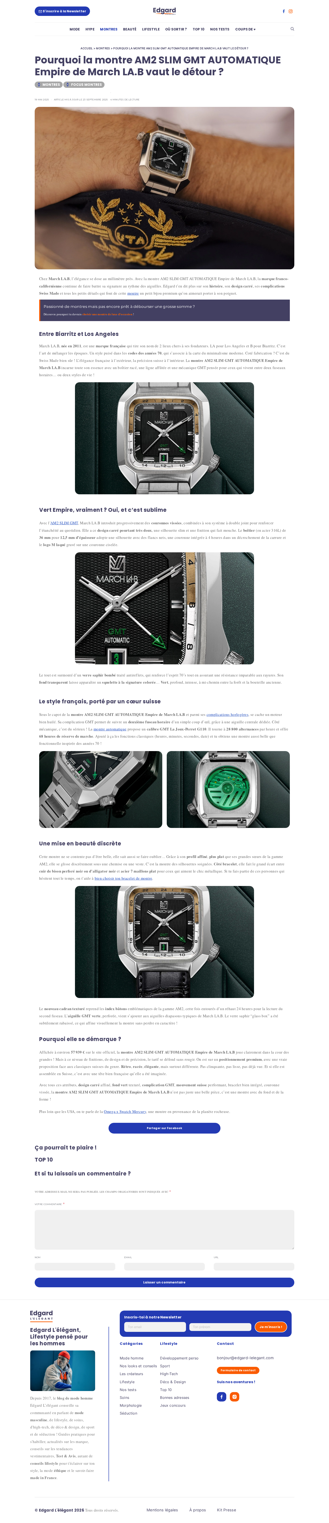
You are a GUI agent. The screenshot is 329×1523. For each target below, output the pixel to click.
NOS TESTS (220, 29)
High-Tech (169, 1374)
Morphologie (131, 1405)
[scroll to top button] (318, 1512)
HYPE (89, 29)
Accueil (87, 48)
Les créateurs (131, 1374)
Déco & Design (173, 1382)
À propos (197, 1510)
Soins (124, 1397)
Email (128, 1257)
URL (216, 1257)
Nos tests (128, 1389)
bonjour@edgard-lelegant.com (245, 1358)
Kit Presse (226, 1510)
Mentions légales (162, 1510)
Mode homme (131, 1358)
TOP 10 (198, 29)
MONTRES (108, 29)
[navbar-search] (292, 29)
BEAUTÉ (129, 29)
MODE (75, 29)
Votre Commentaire (48, 1204)
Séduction (128, 1413)
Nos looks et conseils (138, 1366)
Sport (165, 1366)
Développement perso (179, 1358)
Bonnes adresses (174, 1397)
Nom (38, 1257)
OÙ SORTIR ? (176, 29)
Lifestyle (127, 1382)
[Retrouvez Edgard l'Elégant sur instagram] (291, 11)
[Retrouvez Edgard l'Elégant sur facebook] (284, 11)
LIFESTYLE (151, 29)
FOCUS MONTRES (86, 84)
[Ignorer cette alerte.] (287, 302)
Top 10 (166, 1389)
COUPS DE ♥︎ (245, 29)
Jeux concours (173, 1405)
